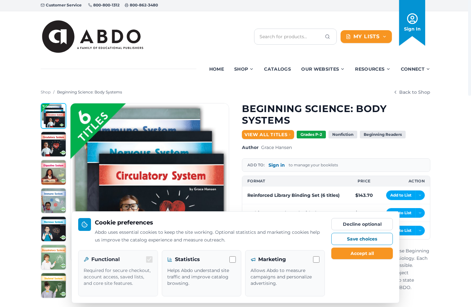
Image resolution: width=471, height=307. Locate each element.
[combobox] (290, 36)
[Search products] (327, 36)
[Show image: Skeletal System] (53, 285)
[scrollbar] (469, 48)
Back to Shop (414, 92)
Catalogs (277, 69)
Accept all (362, 253)
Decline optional (362, 224)
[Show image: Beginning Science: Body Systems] (53, 116)
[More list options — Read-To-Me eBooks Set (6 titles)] (420, 230)
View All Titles (266, 134)
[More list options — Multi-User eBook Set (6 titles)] (420, 212)
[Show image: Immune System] (53, 201)
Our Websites (320, 69)
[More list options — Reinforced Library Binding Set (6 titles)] (420, 195)
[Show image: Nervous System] (53, 229)
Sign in (277, 165)
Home (216, 69)
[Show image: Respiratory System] (53, 257)
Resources (369, 69)
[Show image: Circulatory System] (53, 144)
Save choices (362, 239)
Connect (413, 69)
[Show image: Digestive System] (53, 172)
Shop (241, 69)
